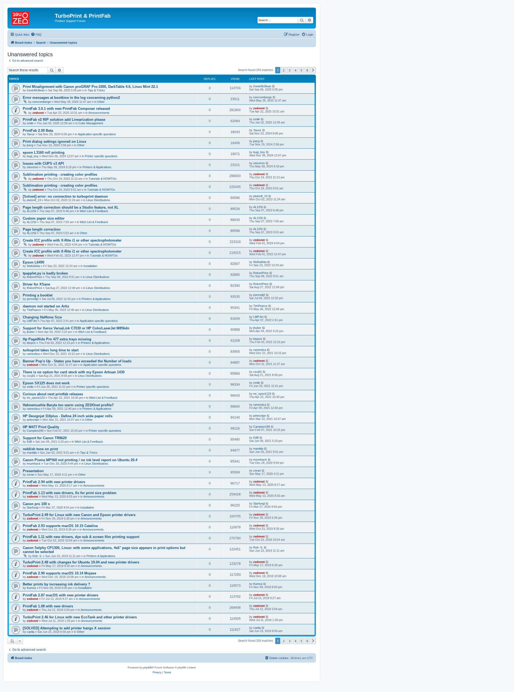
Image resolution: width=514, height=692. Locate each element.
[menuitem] (36, 34)
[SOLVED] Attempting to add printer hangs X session (67, 628)
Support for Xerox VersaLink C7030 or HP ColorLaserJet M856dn (76, 328)
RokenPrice (34, 277)
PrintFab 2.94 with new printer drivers (54, 482)
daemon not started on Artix (46, 306)
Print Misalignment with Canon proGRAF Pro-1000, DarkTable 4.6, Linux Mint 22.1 (90, 87)
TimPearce (34, 309)
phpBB (147, 667)
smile (30, 123)
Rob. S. (37, 556)
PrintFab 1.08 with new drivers (48, 606)
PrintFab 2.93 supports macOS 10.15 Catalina (60, 526)
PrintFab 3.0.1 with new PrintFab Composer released (66, 109)
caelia (30, 631)
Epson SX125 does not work (46, 383)
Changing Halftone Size (42, 317)
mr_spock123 (36, 397)
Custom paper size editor (44, 218)
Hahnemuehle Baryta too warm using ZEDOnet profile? (68, 405)
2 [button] (284, 70)
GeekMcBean (36, 90)
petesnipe (33, 419)
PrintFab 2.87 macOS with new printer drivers (60, 595)
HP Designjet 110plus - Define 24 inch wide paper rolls (67, 416)
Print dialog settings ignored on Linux (54, 142)
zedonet (38, 112)
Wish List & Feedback (94, 211)
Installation (90, 266)
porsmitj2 (33, 298)
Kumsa (31, 587)
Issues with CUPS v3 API (43, 163)
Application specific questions (97, 134)
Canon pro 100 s (36, 504)
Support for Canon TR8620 (45, 438)
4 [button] (295, 70)
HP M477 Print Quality (41, 427)
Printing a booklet (37, 295)
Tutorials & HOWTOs (102, 178)
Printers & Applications (96, 167)
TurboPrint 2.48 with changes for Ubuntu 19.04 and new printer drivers (81, 562)
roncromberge (41, 101)
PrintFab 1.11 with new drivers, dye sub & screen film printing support (81, 537)
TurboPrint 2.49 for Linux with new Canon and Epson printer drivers (79, 515)
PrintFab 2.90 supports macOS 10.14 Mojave (59, 573)
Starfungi (32, 507)
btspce (31, 342)
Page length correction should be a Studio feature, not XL (71, 207)
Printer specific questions (101, 156)
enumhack (33, 463)
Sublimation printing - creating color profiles (60, 174)
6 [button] (307, 70)
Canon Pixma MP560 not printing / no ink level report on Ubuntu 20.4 (80, 460)
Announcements (98, 112)
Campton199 (35, 430)
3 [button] (289, 70)
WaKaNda (33, 266)
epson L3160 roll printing (44, 153)
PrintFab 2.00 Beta (38, 131)
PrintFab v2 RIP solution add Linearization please (64, 120)
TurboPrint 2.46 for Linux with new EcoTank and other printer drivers (80, 617)
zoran (30, 474)
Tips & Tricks (96, 90)
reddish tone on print (40, 449)
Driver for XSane (36, 284)
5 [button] (301, 70)
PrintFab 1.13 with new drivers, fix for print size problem (69, 493)
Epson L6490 (33, 262)
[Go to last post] (273, 86)
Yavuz (31, 134)
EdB (29, 441)
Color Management (90, 123)
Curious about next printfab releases (53, 394)
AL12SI (31, 211)
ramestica (33, 353)
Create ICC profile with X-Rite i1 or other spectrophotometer (72, 240)
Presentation (33, 471)
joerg (30, 145)
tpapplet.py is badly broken (45, 273)
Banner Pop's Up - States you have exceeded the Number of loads (77, 361)
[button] (313, 70)
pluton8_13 (34, 200)
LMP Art (32, 320)
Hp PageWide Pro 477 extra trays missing (57, 339)
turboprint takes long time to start (50, 350)
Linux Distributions (98, 200)
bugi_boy (33, 156)
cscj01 (31, 375)
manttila (32, 452)
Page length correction (42, 229)
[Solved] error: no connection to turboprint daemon (65, 196)
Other (101, 101)
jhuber (31, 331)
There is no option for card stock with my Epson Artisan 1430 (73, 372)
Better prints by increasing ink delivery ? (56, 584)
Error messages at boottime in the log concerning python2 (71, 98)
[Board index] (32, 17)
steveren (32, 167)
